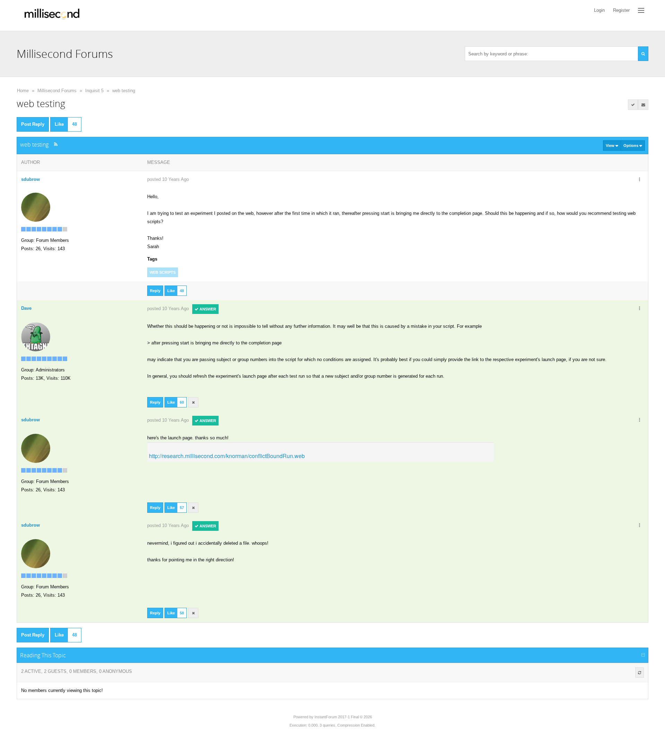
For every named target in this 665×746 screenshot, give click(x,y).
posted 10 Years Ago (168, 179)
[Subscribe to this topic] (643, 104)
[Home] (52, 15)
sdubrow (30, 179)
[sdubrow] (35, 206)
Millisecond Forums (57, 90)
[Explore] (641, 10)
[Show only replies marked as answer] (633, 104)
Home (23, 90)
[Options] (639, 179)
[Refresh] (639, 672)
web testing (123, 90)
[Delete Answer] (193, 402)
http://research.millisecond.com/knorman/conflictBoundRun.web (227, 456)
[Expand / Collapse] (643, 655)
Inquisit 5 (94, 90)
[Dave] (35, 336)
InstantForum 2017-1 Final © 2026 (343, 717)
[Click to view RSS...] (56, 144)
